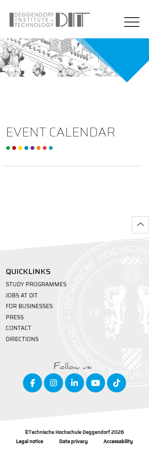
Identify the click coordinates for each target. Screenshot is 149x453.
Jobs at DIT (22, 296)
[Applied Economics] (14, 148)
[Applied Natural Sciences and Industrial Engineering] (32, 148)
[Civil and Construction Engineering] (8, 148)
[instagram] (53, 382)
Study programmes (36, 285)
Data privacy (73, 441)
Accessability (118, 441)
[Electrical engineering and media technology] (20, 148)
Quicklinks (28, 271)
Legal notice (29, 441)
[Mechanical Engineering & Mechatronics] (26, 148)
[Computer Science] (45, 148)
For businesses (29, 306)
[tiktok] (116, 382)
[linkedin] (74, 382)
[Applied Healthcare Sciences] (38, 148)
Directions (22, 339)
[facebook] (32, 382)
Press (15, 317)
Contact (18, 328)
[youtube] (95, 382)
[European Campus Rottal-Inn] (51, 148)
